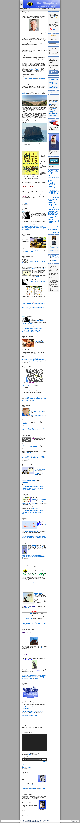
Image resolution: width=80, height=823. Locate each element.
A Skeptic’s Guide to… (56, 256)
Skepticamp (23, 143)
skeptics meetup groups (25, 678)
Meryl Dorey (30, 754)
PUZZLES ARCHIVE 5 (29, 619)
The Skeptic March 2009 (37, 41)
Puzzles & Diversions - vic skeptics (41, 227)
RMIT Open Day (53, 213)
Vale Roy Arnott (25, 11)
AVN (57, 178)
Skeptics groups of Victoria (53, 101)
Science (56, 214)
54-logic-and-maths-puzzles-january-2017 (29, 503)
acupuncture (52, 170)
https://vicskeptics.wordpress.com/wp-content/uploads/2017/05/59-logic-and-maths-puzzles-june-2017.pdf (33, 390)
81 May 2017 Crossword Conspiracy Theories (37, 415)
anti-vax (53, 171)
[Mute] (42, 759)
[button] (34, 375)
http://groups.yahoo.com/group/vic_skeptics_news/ (30, 784)
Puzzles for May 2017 (26, 405)
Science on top (51, 111)
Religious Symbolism (29, 399)
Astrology (56, 171)
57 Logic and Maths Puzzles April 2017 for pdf (29, 449)
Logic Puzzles (33, 307)
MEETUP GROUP (43, 647)
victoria (32, 143)
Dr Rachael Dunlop (54, 190)
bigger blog (41, 719)
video (58, 232)
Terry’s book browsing (27, 794)
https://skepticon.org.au (26, 184)
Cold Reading (53, 182)
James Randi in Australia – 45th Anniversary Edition (53, 81)
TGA (55, 228)
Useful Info (44, 8)
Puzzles (34, 8)
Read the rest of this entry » (29, 248)
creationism (53, 183)
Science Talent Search (52, 215)
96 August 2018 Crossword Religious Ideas (37, 261)
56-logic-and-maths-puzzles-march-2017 (29, 480)
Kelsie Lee (51, 256)
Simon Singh (54, 216)
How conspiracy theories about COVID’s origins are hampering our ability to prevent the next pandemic (53, 79)
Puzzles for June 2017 (26, 366)
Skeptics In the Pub (42, 677)
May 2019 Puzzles (26, 208)
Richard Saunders (55, 212)
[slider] (44, 759)
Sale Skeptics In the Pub (32, 677)
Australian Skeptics (41, 78)
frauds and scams (29, 556)
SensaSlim (50, 216)
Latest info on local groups (28, 629)
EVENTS (56, 28)
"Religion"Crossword (27, 398)
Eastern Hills (50, 104)
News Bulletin (41, 788)
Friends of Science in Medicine (53, 113)
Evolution (54, 191)
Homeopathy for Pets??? (26, 708)
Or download (45, 761)
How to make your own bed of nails (27, 706)
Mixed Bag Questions (27, 228)
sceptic (53, 214)
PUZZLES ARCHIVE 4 (29, 618)
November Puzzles (26, 588)
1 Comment (24, 78)
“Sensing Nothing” (33, 712)
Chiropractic (54, 181)
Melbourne (55, 200)
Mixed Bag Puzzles (30, 330)
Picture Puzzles (32, 228)
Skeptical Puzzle (38, 308)
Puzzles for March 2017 (27, 464)
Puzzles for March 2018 (27, 314)
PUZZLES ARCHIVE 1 (29, 613)
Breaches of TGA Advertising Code (53, 179)
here (56, 152)
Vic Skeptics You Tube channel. (53, 126)
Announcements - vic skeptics (32, 78)
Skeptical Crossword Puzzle (38, 228)
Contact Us (54, 8)
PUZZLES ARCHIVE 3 (28, 616)
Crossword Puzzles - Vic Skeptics (26, 227)
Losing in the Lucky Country (52, 115)
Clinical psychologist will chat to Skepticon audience (53, 88)
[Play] (23, 759)
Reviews (38, 8)
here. (52, 291)
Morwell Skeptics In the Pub (25, 677)
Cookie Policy (44, 821)
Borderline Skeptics (25, 676)
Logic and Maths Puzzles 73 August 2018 (38, 281)
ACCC (49, 170)
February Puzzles (25, 543)
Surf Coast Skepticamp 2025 (28, 84)
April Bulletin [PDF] (31, 776)
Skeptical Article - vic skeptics (36, 582)
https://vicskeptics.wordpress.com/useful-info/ (36, 268)
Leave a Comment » (26, 226)
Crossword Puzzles (41, 226)
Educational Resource (34, 227)
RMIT (49, 213)
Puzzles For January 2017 (27, 494)
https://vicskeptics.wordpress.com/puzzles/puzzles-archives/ (32, 347)
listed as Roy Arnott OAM (34, 69)
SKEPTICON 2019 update (27, 148)
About (25, 8)
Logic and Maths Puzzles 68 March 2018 (37, 324)
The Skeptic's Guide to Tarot (53, 92)
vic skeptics (33, 361)
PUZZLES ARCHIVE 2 (29, 615)
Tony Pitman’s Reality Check (52, 110)
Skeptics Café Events (54, 16)
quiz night (41, 766)
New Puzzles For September (28, 518)
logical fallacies (53, 195)
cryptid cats (54, 186)
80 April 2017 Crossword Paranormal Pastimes (29, 445)
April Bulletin (25, 772)
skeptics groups (38, 677)
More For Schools (26, 234)
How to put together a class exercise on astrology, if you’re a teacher (33, 709)
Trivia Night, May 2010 (27, 725)
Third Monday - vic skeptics (33, 766)
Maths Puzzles (37, 307)
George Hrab (53, 192)
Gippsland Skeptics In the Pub (32, 676)
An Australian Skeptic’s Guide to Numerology (31, 562)
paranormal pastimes (40, 458)
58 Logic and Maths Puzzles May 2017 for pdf (29, 421)
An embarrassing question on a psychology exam (29, 715)
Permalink (41, 143)
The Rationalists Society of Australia (53, 114)
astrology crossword (34, 360)
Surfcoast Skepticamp (28, 143)
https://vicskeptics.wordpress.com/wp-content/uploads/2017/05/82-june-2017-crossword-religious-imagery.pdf (34, 385)
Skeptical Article (30, 582)
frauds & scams (32, 622)
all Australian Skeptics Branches (54, 108)
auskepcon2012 (50, 172)
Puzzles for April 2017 (26, 435)
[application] (34, 759)
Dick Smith (53, 189)
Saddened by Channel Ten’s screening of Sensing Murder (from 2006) (32, 711)
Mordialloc (50, 103)
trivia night (44, 766)
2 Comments (25, 788)
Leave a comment (25, 675)
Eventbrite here (24, 93)
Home (21, 8)
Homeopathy (51, 193)
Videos (48, 8)
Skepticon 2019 (24, 203)
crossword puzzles (39, 360)
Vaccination (54, 229)
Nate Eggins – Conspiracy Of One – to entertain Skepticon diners (54, 86)
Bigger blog (24, 683)
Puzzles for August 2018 (27, 256)
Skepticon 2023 (51, 224)
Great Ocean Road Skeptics (40, 676)
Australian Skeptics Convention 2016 (53, 178)
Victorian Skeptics (36, 143)
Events (29, 8)
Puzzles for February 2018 (27, 336)
